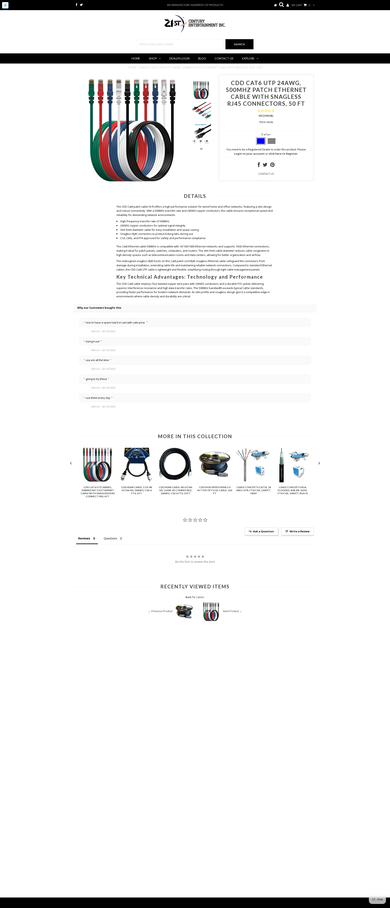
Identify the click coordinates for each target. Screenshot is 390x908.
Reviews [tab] (84, 538)
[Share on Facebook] (259, 165)
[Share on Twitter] (265, 165)
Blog (202, 58)
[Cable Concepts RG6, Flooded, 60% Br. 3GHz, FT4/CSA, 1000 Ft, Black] (292, 482)
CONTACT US (266, 174)
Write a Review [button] (300, 531)
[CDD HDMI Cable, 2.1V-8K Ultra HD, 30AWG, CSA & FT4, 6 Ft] (136, 482)
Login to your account (249, 153)
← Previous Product (160, 611)
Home (136, 58)
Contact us (224, 58)
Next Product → (232, 611)
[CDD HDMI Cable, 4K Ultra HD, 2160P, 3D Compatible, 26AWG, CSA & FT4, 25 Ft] (175, 482)
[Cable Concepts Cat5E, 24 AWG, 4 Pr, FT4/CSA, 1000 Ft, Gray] (253, 482)
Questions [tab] (110, 538)
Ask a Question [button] (263, 531)
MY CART (301, 5)
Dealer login (179, 58)
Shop (153, 58)
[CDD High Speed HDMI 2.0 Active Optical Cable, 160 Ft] (214, 482)
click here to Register (283, 153)
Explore (248, 58)
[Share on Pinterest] (272, 165)
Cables (144, 67)
